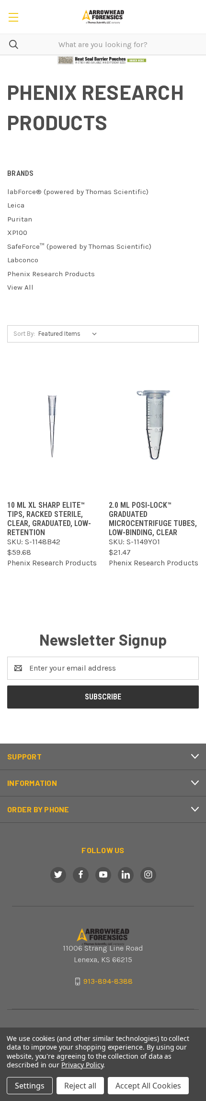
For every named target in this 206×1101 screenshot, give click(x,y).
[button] (103, 60)
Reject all (80, 1085)
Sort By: (24, 333)
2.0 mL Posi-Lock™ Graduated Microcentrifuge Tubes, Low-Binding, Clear (153, 519)
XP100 (17, 232)
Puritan (19, 219)
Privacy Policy (82, 1064)
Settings (30, 1085)
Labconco (22, 260)
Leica (15, 205)
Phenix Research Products (51, 273)
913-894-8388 (108, 981)
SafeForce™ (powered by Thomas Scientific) (79, 246)
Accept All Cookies (148, 1085)
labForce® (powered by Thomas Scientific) (78, 191)
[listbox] (70, 334)
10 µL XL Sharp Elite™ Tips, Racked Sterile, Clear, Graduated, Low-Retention (49, 519)
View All (20, 287)
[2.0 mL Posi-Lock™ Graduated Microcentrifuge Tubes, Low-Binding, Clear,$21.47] (154, 426)
